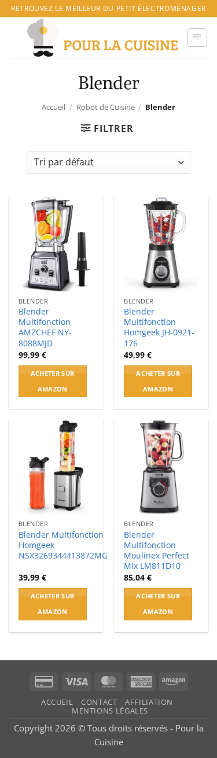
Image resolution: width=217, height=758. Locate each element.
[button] (197, 37)
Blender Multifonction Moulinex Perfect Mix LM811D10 (156, 551)
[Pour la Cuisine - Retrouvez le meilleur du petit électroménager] (102, 38)
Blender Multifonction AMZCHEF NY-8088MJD (45, 327)
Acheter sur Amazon (53, 381)
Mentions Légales (110, 711)
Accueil (53, 107)
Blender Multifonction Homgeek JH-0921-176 (159, 327)
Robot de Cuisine (105, 107)
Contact (99, 702)
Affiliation (149, 702)
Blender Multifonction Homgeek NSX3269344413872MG (63, 545)
